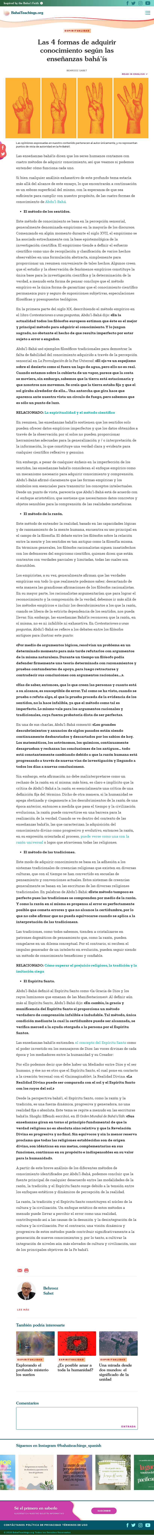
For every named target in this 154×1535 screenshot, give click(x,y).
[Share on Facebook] (3, 147)
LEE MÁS (23, 1310)
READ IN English (133, 74)
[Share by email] (20, 1270)
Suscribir (104, 1510)
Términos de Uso (75, 1525)
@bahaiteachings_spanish (79, 1445)
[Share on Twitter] (3, 154)
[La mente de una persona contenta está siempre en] (76, 1472)
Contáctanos (14, 1525)
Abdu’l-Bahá (55, 201)
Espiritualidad (77, 30)
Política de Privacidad (43, 1525)
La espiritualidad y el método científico (80, 412)
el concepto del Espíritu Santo (100, 1042)
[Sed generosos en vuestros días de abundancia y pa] (36, 1472)
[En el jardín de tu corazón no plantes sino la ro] (114, 1472)
